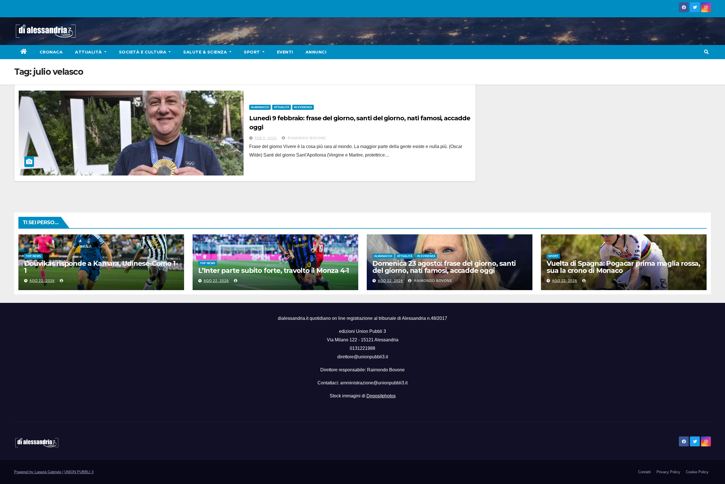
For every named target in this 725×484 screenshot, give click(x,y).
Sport (252, 52)
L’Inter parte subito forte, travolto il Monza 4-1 (273, 270)
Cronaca (51, 52)
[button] (706, 52)
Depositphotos (381, 395)
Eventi (285, 52)
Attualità (89, 52)
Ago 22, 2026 (42, 281)
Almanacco (260, 107)
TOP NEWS (33, 256)
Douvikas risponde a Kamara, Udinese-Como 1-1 (101, 267)
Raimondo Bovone (306, 138)
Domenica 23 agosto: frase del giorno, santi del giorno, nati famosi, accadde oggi (443, 267)
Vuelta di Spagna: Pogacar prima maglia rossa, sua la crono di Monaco (623, 267)
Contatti (644, 472)
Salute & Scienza (205, 52)
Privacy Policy (668, 472)
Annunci (316, 52)
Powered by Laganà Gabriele (38, 472)
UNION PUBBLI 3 (78, 472)
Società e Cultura (143, 52)
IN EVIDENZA (303, 107)
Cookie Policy (697, 472)
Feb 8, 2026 (266, 138)
